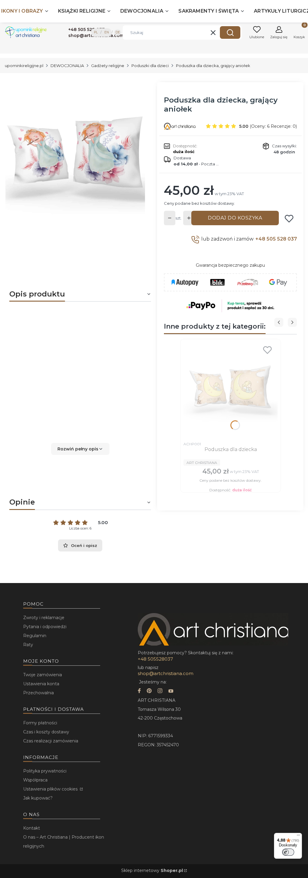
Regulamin (34, 635)
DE (118, 32)
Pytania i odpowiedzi (44, 626)
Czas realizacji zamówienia (50, 741)
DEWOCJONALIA (67, 65)
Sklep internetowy (152, 870)
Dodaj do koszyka (235, 218)
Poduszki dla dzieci (150, 65)
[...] (75, 158)
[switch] (288, 852)
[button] (230, 32)
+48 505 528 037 (276, 239)
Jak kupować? (38, 798)
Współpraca (35, 780)
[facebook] (139, 691)
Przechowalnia (38, 692)
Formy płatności (40, 723)
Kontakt (31, 828)
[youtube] (170, 691)
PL (96, 32)
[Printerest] (149, 691)
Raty (28, 644)
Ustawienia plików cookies (51, 789)
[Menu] (298, 836)
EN (106, 32)
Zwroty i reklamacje (43, 617)
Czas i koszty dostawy (46, 732)
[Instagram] (160, 691)
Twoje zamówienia (42, 674)
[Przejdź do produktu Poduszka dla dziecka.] (230, 390)
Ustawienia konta (41, 683)
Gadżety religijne (107, 65)
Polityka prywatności (44, 771)
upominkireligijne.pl (24, 65)
